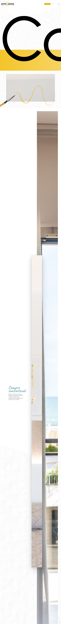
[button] (59, 3)
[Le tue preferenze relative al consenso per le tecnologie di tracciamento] (59, 622)
